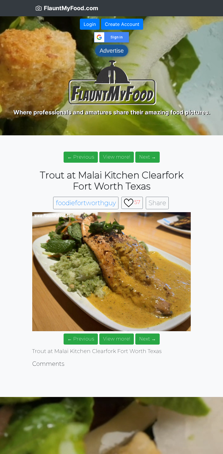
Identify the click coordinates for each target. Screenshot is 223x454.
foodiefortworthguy (86, 203)
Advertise (112, 50)
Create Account (122, 24)
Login (90, 24)
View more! (116, 157)
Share (157, 203)
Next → (147, 157)
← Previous (80, 157)
